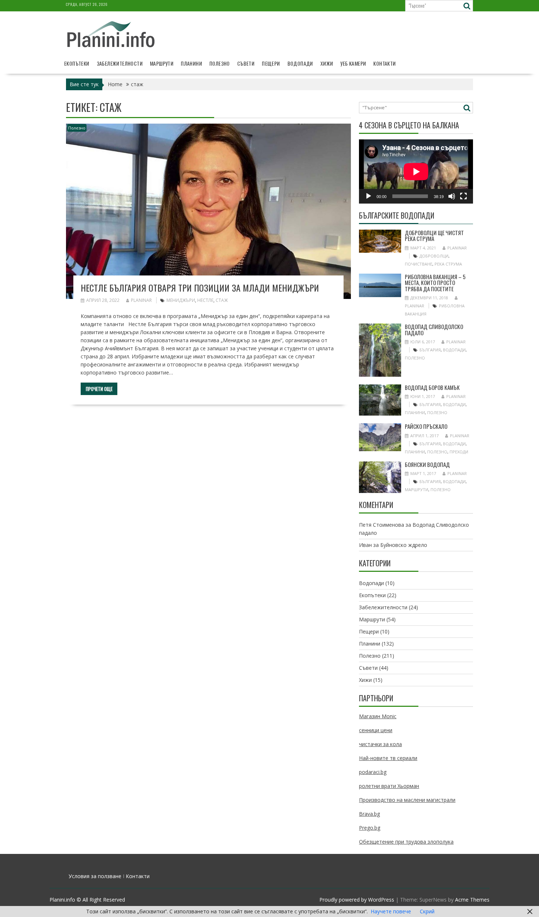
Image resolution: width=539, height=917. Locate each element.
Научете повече (391, 911)
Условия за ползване (95, 876)
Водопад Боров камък (432, 387)
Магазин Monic (377, 716)
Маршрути (161, 63)
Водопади (300, 63)
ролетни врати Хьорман (389, 785)
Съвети (245, 63)
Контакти (384, 63)
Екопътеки (76, 63)
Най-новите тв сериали (388, 758)
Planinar (141, 300)
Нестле (205, 300)
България (430, 349)
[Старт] (368, 196)
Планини (191, 63)
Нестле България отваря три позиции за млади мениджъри (200, 287)
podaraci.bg (372, 771)
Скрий (427, 911)
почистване (418, 264)
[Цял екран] (463, 196)
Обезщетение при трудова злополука (406, 841)
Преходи (459, 451)
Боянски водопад (427, 464)
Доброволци (433, 256)
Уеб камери (353, 63)
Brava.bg (369, 813)
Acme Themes (472, 899)
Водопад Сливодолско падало (434, 329)
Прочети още (99, 388)
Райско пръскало (426, 426)
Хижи (326, 63)
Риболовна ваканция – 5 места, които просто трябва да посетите (435, 283)
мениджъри (180, 300)
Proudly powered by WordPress (356, 899)
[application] (416, 171)
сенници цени (375, 730)
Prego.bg (369, 827)
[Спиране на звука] (451, 196)
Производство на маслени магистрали (407, 799)
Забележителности (120, 63)
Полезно (219, 63)
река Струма (448, 264)
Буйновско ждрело (403, 544)
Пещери (271, 63)
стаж (222, 300)
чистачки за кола (380, 744)
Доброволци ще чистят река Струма (434, 236)
